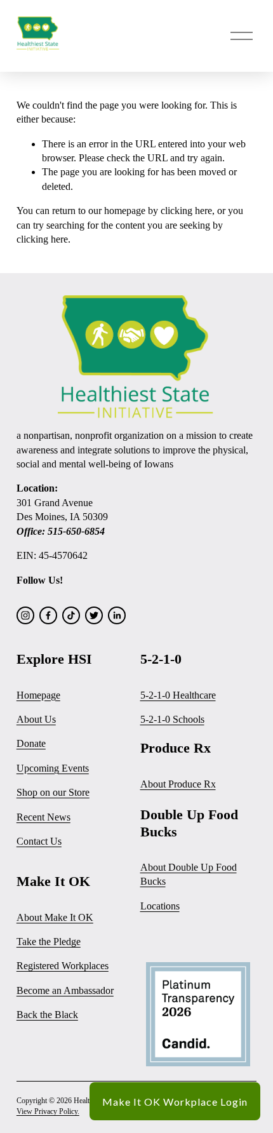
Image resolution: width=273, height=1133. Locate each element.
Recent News (43, 817)
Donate (31, 743)
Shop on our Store (53, 792)
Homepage (38, 695)
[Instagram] (25, 615)
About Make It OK (55, 917)
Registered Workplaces (63, 965)
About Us (36, 719)
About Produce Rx (178, 784)
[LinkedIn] (117, 615)
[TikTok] (71, 615)
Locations (160, 906)
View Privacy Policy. (48, 1111)
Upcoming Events (53, 768)
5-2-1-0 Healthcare (178, 695)
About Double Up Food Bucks (188, 874)
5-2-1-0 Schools (172, 719)
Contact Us (39, 841)
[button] (175, 1101)
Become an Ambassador (65, 990)
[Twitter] (94, 615)
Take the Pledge (49, 941)
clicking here (186, 210)
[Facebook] (48, 615)
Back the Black (47, 1014)
